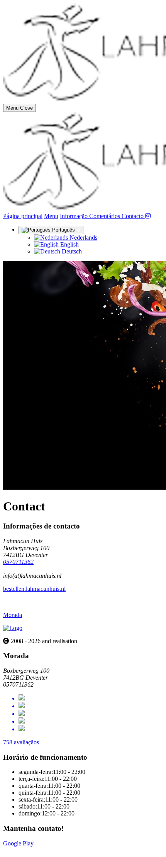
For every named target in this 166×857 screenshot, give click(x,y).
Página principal (22, 216)
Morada (12, 615)
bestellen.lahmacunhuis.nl (34, 588)
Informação (74, 216)
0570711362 (18, 562)
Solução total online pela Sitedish (43, 850)
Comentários (105, 216)
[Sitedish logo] (12, 628)
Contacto (133, 216)
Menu (51, 216)
